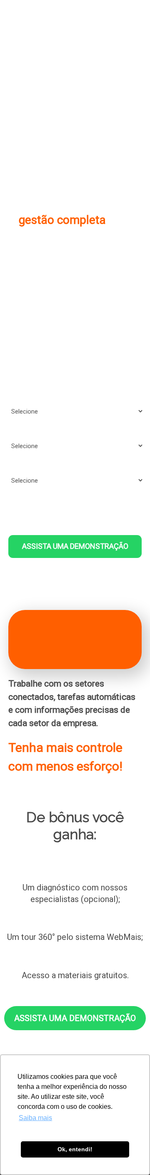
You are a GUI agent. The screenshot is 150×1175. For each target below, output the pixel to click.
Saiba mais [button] (35, 1117)
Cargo (14, 464)
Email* (15, 326)
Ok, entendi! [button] (75, 1149)
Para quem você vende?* (39, 430)
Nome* (15, 292)
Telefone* (19, 361)
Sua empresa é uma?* (35, 395)
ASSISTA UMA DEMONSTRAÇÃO (75, 546)
